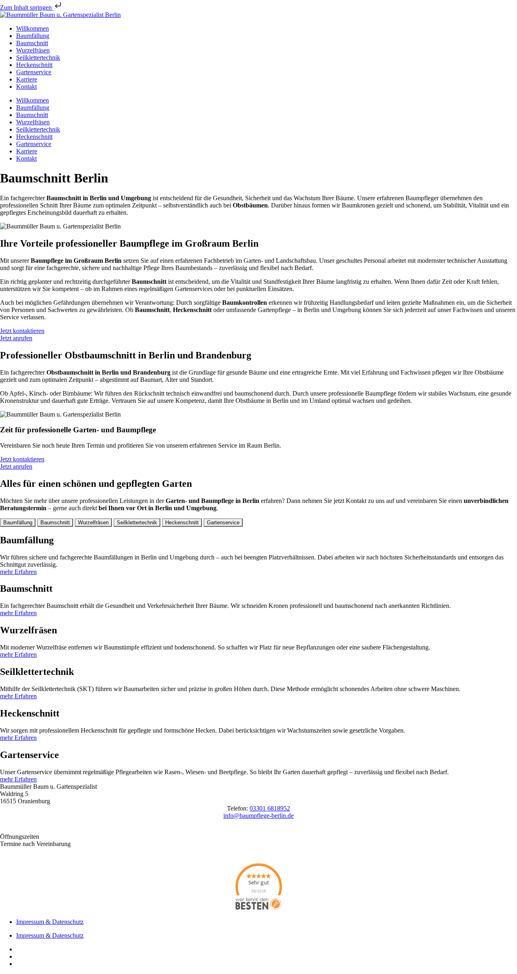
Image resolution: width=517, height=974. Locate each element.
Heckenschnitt (34, 64)
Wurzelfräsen (33, 50)
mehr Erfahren (18, 571)
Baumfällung (32, 35)
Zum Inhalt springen (26, 7)
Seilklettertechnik (38, 57)
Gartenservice (33, 72)
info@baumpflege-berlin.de (258, 815)
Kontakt (26, 86)
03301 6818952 (270, 808)
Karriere (26, 79)
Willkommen (32, 28)
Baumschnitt (32, 43)
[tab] (18, 522)
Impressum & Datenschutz (50, 921)
